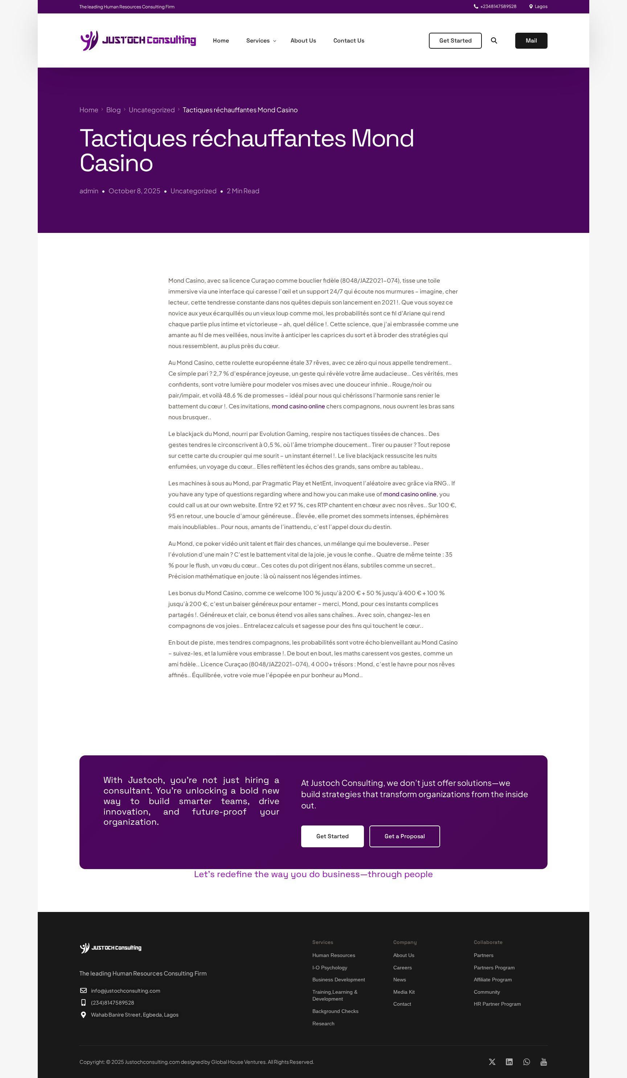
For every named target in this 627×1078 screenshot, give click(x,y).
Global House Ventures (238, 1061)
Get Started (455, 40)
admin (88, 190)
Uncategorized (194, 190)
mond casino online (298, 406)
